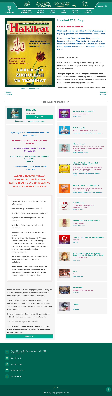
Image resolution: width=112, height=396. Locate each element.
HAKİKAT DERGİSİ (52, 11)
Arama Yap (101, 6)
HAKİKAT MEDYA (63, 11)
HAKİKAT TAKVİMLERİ (88, 11)
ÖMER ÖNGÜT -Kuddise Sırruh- (26, 11)
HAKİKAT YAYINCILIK (40, 11)
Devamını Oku (29, 336)
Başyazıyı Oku (39, 117)
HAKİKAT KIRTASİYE (75, 11)
